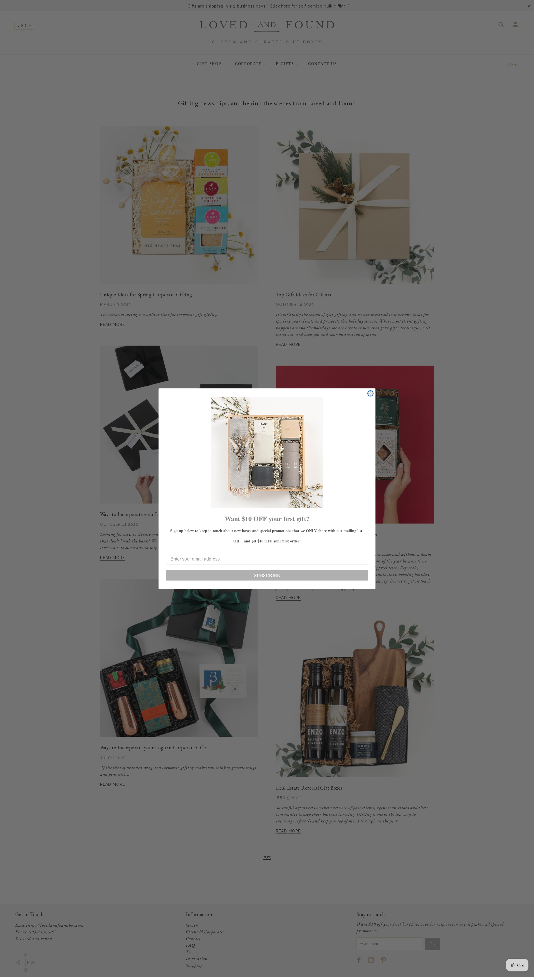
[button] (267, 452)
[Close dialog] (370, 393)
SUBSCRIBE (267, 575)
